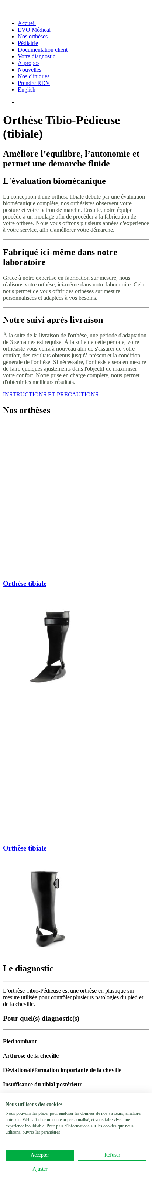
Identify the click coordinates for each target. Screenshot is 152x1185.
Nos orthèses (33, 36)
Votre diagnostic (36, 56)
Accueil (27, 23)
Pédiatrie (28, 43)
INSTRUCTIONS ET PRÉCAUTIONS (51, 394)
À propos (28, 63)
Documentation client (43, 50)
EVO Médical (34, 30)
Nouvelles (29, 69)
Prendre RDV (34, 83)
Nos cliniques (33, 76)
